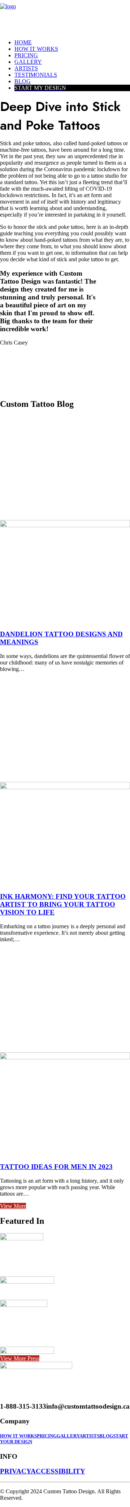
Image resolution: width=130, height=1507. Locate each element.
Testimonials (35, 75)
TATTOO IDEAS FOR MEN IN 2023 (56, 1166)
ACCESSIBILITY (58, 1471)
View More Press (19, 1358)
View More (13, 1206)
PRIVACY (15, 1471)
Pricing (26, 55)
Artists (26, 68)
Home (23, 42)
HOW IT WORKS (18, 1436)
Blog (22, 81)
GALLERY (68, 1436)
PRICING (47, 1436)
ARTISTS (89, 1436)
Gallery (28, 62)
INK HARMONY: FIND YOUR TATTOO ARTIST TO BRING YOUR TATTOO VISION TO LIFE (63, 904)
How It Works (36, 49)
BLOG (106, 1436)
